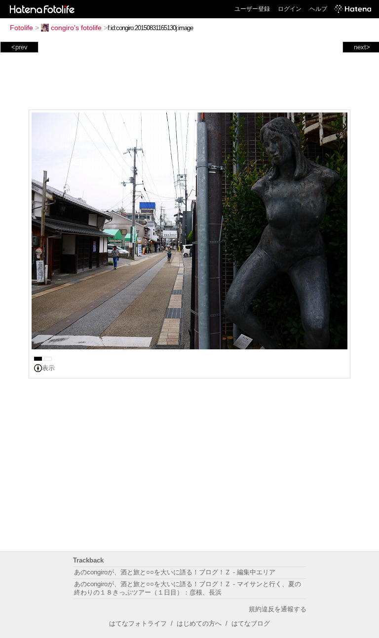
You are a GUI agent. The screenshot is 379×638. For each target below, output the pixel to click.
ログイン (290, 8)
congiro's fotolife (76, 28)
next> (362, 47)
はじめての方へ (199, 623)
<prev (19, 47)
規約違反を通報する (277, 609)
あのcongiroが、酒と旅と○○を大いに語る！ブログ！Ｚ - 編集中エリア (174, 572)
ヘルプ (318, 8)
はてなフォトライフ (138, 623)
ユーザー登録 (252, 8)
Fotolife (21, 28)
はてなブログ (250, 623)
